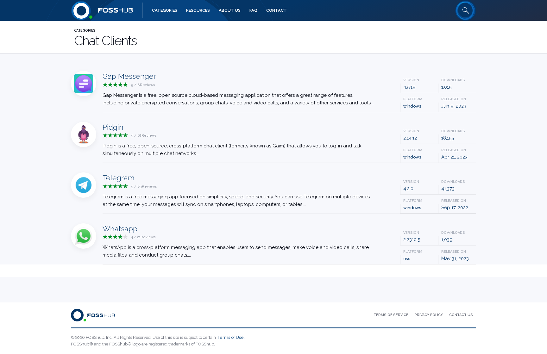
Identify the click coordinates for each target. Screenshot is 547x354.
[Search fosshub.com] (465, 10)
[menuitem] (164, 10)
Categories (85, 30)
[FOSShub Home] (81, 10)
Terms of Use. (231, 337)
